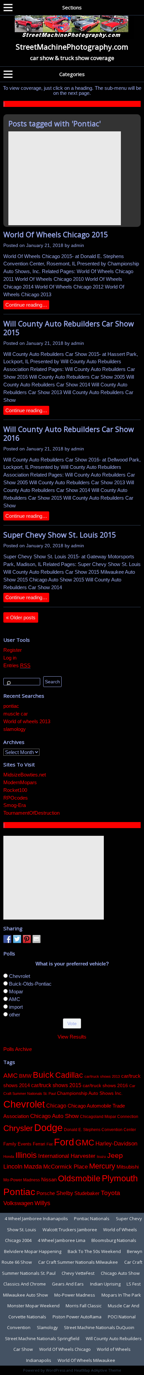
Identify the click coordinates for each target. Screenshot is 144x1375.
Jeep (115, 1155)
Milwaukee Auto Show (25, 1295)
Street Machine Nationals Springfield (42, 1338)
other (14, 1014)
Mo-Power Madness (21, 1180)
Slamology (47, 1327)
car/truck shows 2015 (56, 1085)
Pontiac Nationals (92, 1218)
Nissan (49, 1179)
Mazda (33, 1166)
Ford (64, 1142)
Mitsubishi (128, 1167)
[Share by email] (36, 939)
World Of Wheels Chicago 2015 (55, 234)
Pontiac (19, 1192)
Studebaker (86, 1193)
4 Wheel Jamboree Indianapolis (36, 1218)
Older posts (20, 617)
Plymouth (120, 1178)
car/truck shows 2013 (102, 1076)
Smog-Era (14, 805)
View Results (72, 1037)
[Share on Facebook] (7, 939)
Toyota (110, 1192)
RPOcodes (15, 798)
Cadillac (69, 1075)
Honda (8, 1156)
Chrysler (18, 1128)
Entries (16, 665)
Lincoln (12, 1166)
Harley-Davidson (116, 1143)
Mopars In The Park (121, 1295)
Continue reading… (26, 305)
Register (12, 650)
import (16, 1007)
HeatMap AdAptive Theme (97, 1370)
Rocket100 (15, 790)
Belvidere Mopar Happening (32, 1251)
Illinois (26, 1155)
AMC (14, 999)
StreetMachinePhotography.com (72, 47)
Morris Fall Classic (83, 1306)
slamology (14, 729)
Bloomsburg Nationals (113, 1240)
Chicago (56, 1106)
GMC (84, 1142)
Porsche (46, 1193)
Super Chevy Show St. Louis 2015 (59, 535)
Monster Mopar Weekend (33, 1306)
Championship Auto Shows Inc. (90, 1093)
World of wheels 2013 (26, 721)
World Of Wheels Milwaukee (86, 1360)
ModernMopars (20, 782)
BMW (25, 1076)
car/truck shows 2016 (105, 1085)
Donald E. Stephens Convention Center (100, 1129)
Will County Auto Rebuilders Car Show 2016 (68, 433)
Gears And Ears (68, 1284)
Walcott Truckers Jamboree (70, 1230)
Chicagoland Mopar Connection (109, 1116)
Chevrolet (19, 976)
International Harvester (66, 1156)
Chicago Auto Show (54, 1116)
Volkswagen (18, 1203)
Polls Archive (17, 1049)
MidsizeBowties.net (24, 774)
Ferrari (39, 1143)
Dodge (48, 1127)
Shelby (64, 1193)
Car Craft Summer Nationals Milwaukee (78, 1262)
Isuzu (101, 1156)
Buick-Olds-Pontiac (30, 984)
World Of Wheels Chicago (65, 1349)
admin (77, 245)
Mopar (16, 991)
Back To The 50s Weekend (94, 1251)
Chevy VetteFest (78, 1273)
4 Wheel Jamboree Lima (61, 1240)
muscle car (15, 713)
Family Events (17, 1143)
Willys (42, 1203)
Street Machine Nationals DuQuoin (99, 1327)
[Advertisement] (64, 178)
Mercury (102, 1166)
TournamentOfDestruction (31, 813)
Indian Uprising (105, 1284)
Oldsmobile (79, 1178)
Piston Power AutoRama (77, 1317)
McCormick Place (65, 1167)
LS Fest (134, 1284)
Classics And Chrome (24, 1284)
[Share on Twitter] (17, 939)
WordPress (55, 1370)
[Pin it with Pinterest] (27, 939)
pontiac (11, 706)
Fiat (50, 1144)
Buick (43, 1074)
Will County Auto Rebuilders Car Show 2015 (68, 328)
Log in (9, 658)
